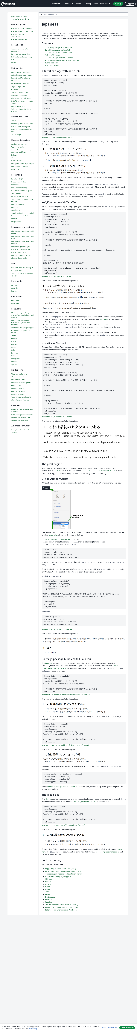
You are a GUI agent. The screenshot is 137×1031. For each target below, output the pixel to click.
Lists (13, 60)
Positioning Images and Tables (22, 124)
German (48, 884)
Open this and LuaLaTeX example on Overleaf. (66, 694)
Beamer (14, 285)
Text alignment (16, 193)
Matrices (14, 81)
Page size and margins (19, 196)
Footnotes (14, 219)
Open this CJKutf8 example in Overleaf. (58, 137)
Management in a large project (22, 164)
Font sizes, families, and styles (22, 268)
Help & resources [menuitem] (101, 3)
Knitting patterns (17, 388)
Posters (14, 291)
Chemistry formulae (18, 377)
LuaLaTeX (76, 801)
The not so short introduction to (61, 904)
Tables (13, 121)
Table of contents (17, 147)
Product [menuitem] (55, 3)
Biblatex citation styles (19, 258)
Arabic (47, 892)
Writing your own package (20, 417)
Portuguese (50, 897)
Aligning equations (18, 87)
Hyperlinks (15, 169)
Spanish (48, 902)
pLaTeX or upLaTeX (88, 801)
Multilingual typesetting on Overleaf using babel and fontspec (21, 322)
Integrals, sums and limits (20, 95)
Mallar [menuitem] (78, 3)
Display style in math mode (21, 98)
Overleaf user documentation (21, 28)
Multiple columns (17, 204)
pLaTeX (60, 471)
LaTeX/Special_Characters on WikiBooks (61, 910)
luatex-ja (48, 663)
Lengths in (17, 179)
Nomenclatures (16, 161)
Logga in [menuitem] (130, 3)
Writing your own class (19, 420)
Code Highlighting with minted (22, 213)
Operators (15, 89)
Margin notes (16, 222)
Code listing (15, 210)
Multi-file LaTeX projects (19, 166)
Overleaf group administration (22, 31)
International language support (58, 876)
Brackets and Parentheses (20, 78)
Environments (16, 303)
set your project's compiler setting (59, 539)
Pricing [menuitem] (88, 3)
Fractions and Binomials (20, 84)
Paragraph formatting (19, 188)
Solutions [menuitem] (67, 3)
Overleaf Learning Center (20, 19)
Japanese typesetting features (107, 852)
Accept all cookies (127, 1028)
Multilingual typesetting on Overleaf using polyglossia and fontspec (22, 315)
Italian (47, 889)
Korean (48, 894)
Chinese (48, 879)
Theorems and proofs (19, 374)
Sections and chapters (19, 144)
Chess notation (16, 385)
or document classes (98, 471)
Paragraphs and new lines (20, 54)
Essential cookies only (110, 1028)
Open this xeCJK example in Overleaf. (57, 276)
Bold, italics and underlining (21, 57)
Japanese (14, 353)
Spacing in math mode (19, 92)
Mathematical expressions (20, 72)
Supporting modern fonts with (61, 868)
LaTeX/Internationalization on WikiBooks (61, 907)
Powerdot (14, 288)
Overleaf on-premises (19, 39)
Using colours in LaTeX (19, 216)
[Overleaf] (8, 3)
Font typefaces (16, 270)
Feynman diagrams (18, 380)
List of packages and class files (22, 415)
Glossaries (15, 158)
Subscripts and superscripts (21, 75)
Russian (48, 899)
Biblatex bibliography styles (21, 255)
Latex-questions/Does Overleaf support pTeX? (63, 871)
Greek (47, 886)
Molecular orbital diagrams (21, 383)
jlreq (48, 799)
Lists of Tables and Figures (20, 127)
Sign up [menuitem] (118, 3)
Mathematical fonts (18, 106)
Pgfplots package (17, 394)
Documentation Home (19, 16)
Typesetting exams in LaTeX (21, 397)
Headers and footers (18, 182)
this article (103, 319)
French (48, 881)
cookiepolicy (32, 1029)
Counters (14, 207)
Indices (14, 155)
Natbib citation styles (19, 252)
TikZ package (16, 135)
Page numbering (17, 185)
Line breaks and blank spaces (22, 191)
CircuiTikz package (18, 391)
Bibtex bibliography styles (20, 246)
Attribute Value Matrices (20, 400)
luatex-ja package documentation (61, 786)
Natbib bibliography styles (20, 249)
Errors (13, 63)
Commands (15, 300)
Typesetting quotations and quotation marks (63, 874)
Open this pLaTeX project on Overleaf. (57, 629)
